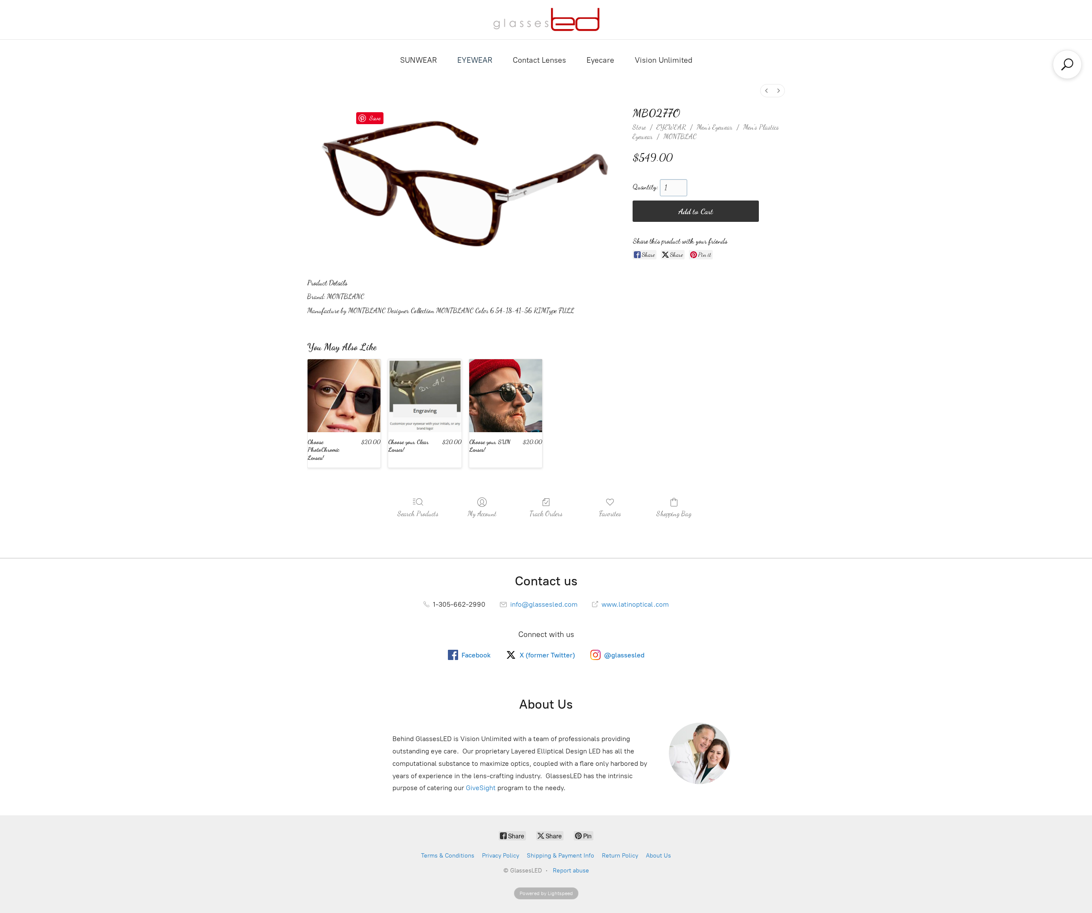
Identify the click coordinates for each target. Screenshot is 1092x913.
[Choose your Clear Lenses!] (424, 395)
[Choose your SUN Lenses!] (505, 395)
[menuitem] (767, 90)
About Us (658, 855)
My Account (482, 513)
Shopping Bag (673, 513)
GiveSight (481, 788)
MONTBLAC (680, 136)
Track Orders (546, 513)
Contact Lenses (539, 60)
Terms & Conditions (447, 855)
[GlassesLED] (546, 19)
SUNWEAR (418, 60)
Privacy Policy (500, 855)
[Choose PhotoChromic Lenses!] (344, 395)
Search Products (418, 513)
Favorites (610, 513)
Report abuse (571, 870)
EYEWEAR (474, 60)
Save (374, 118)
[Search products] (1067, 64)
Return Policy (620, 855)
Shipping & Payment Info (560, 855)
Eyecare (600, 60)
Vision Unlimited (663, 60)
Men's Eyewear (714, 127)
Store (639, 127)
